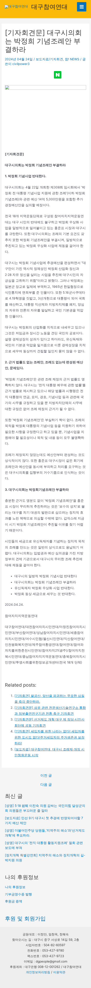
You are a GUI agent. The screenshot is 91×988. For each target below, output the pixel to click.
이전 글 (46, 775)
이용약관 (59, 972)
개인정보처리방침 (38, 972)
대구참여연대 (49, 6)
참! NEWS (72, 59)
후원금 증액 (13, 901)
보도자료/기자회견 (49, 59)
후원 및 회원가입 (25, 918)
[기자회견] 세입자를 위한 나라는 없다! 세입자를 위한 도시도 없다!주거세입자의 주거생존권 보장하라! (49, 737)
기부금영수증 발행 (18, 894)
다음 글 (46, 784)
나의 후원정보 (15, 887)
